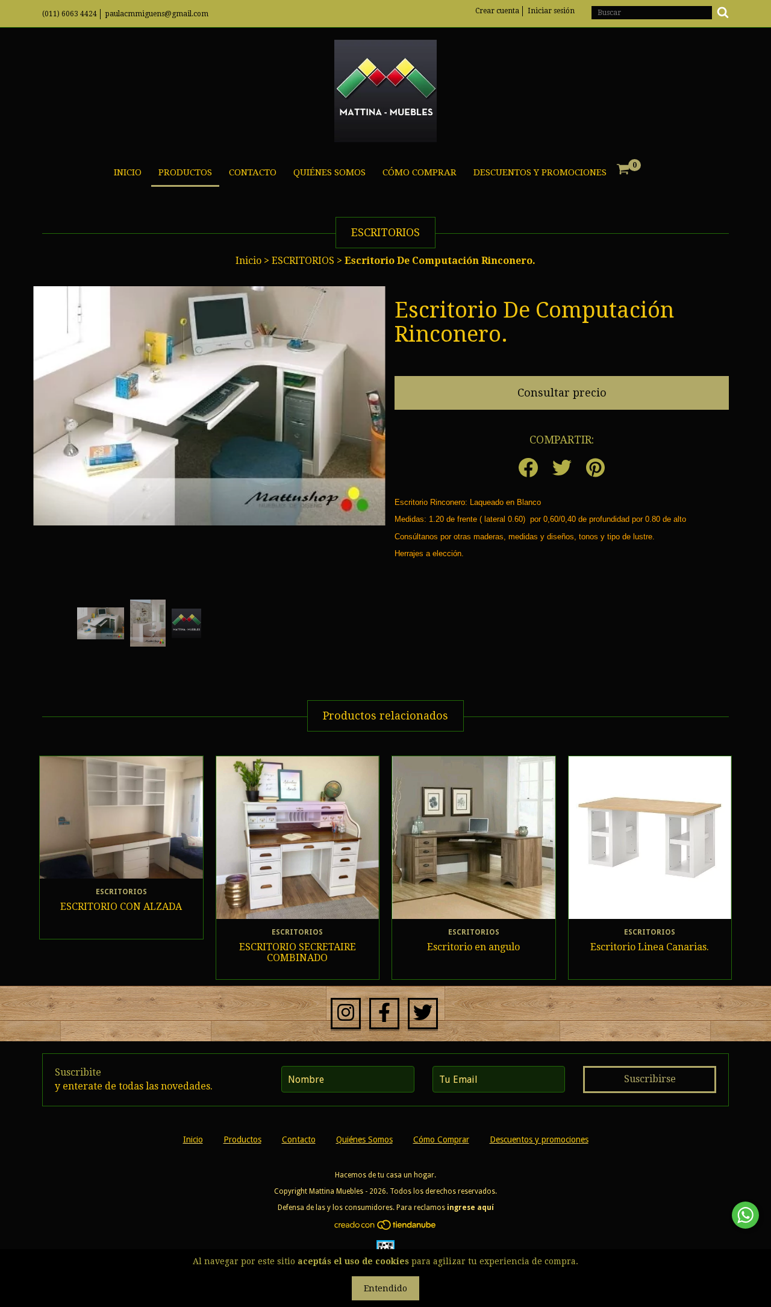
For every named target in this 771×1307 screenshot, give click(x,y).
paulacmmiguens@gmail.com (156, 14)
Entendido (385, 1288)
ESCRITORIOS (304, 260)
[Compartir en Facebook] (528, 468)
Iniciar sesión (551, 11)
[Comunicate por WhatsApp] (745, 1215)
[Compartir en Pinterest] (595, 468)
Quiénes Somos (329, 172)
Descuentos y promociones (540, 172)
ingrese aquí (470, 1207)
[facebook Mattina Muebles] (384, 1013)
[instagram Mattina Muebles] (346, 1013)
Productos (185, 172)
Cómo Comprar (419, 172)
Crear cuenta (497, 11)
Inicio (128, 172)
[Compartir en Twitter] (562, 468)
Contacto (252, 172)
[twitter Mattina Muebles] (423, 1013)
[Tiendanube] (386, 1228)
